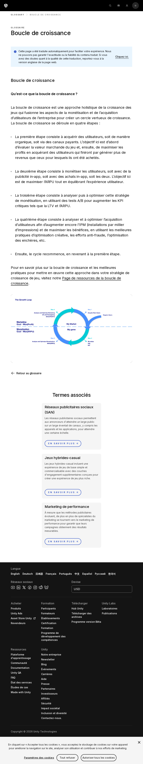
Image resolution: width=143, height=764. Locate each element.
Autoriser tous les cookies (98, 757)
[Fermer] (139, 742)
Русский (100, 573)
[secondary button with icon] (135, 5)
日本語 (39, 573)
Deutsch (27, 573)
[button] (122, 56)
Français (51, 573)
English (15, 573)
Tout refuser (67, 757)
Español (87, 573)
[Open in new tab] (34, 618)
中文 (77, 573)
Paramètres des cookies (39, 757)
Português (65, 573)
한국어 (112, 573)
